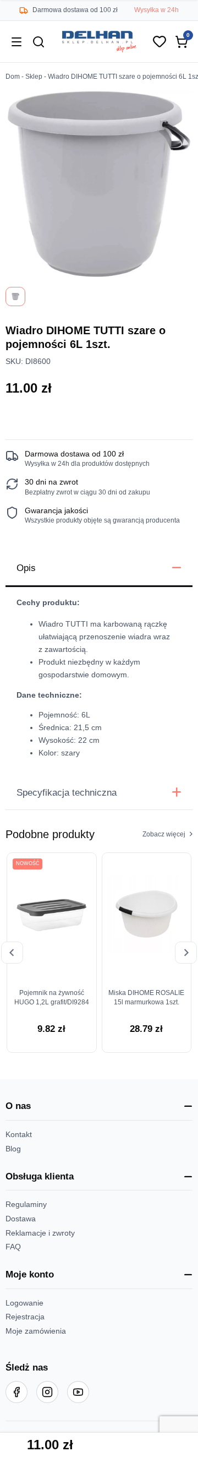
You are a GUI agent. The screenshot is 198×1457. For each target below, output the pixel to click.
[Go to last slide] (12, 953)
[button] (99, 1107)
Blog (13, 1149)
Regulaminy (26, 1204)
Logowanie (24, 1303)
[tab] (99, 569)
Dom (13, 76)
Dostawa (21, 1219)
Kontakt (19, 1134)
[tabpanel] (99, 681)
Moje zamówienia (36, 1331)
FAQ (13, 1247)
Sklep (33, 76)
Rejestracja (25, 1317)
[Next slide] (186, 953)
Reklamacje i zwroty (40, 1233)
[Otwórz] (16, 41)
